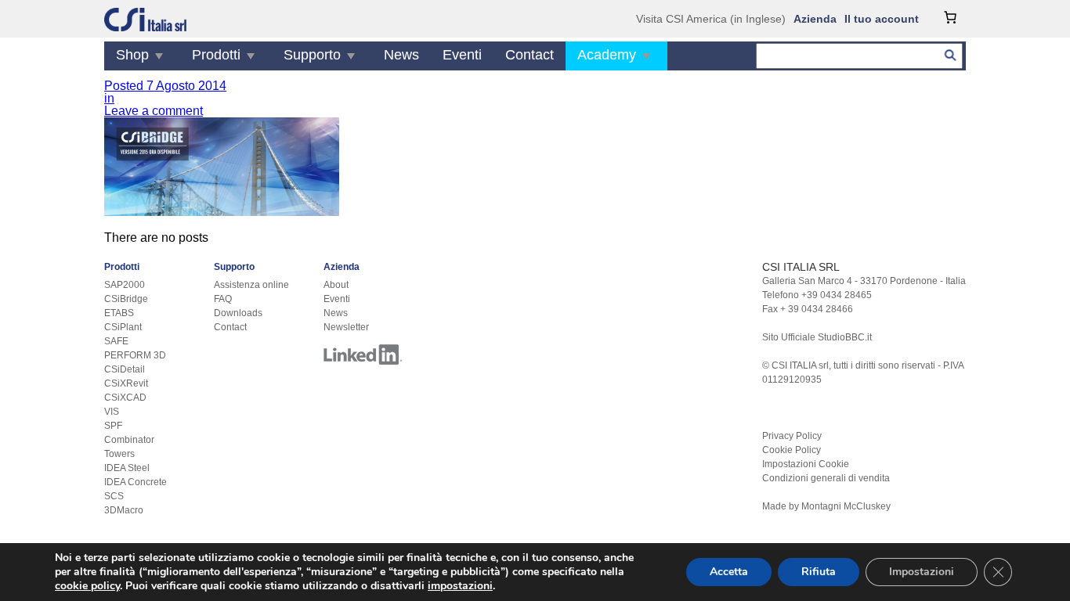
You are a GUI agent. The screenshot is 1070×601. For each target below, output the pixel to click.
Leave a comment (153, 110)
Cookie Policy (791, 449)
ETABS (119, 313)
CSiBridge (126, 298)
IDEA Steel (127, 467)
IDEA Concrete (135, 482)
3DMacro (123, 510)
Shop (132, 55)
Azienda (815, 19)
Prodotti (216, 55)
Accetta (729, 571)
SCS (114, 496)
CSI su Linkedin (363, 354)
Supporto (312, 55)
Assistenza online (251, 284)
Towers (119, 453)
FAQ (223, 298)
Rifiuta (818, 571)
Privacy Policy (792, 435)
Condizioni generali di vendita (826, 478)
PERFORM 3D (135, 355)
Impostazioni (921, 571)
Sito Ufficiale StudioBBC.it (817, 337)
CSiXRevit (126, 383)
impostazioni (460, 586)
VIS (111, 411)
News (401, 55)
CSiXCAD (125, 397)
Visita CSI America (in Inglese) (711, 19)
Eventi (462, 55)
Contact (529, 55)
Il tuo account (881, 19)
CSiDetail (124, 369)
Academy (606, 55)
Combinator (129, 439)
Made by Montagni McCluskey (826, 506)
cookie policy (87, 585)
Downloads (238, 313)
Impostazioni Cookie (805, 464)
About (336, 284)
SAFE (116, 341)
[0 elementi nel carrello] (950, 17)
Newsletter (346, 327)
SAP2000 (124, 284)
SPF (113, 425)
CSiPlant (123, 327)
